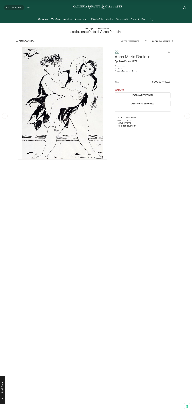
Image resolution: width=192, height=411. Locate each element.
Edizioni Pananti (14, 7)
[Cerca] (151, 19)
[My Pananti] (184, 7)
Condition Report (125, 120)
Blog (144, 19)
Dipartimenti (122, 19)
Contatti (134, 19)
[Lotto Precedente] (5, 116)
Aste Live (67, 19)
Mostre (109, 19)
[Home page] (98, 6)
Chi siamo (43, 19)
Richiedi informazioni (127, 117)
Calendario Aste (102, 29)
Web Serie (56, 19)
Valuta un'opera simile (142, 103)
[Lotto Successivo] (187, 116)
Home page (88, 29)
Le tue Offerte (124, 123)
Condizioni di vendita (127, 126)
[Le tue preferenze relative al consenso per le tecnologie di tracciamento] (187, 406)
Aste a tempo (81, 19)
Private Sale (97, 19)
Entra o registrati (143, 95)
